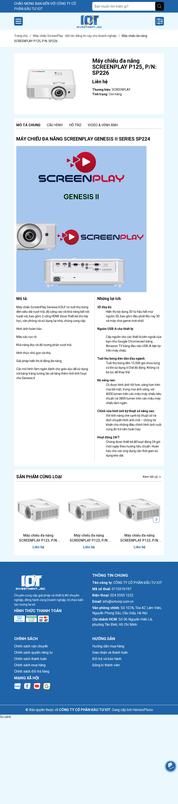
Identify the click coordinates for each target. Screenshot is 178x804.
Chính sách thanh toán (30, 659)
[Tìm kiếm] (159, 6)
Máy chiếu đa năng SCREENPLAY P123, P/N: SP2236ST (89, 538)
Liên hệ (38, 547)
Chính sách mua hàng (30, 665)
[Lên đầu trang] (169, 778)
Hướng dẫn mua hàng (108, 646)
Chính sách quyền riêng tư (33, 652)
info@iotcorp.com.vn (118, 601)
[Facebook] (27, 686)
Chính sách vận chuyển (31, 646)
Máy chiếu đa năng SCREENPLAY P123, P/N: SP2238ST (38, 538)
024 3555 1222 (122, 595)
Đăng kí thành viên (106, 665)
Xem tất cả (150, 476)
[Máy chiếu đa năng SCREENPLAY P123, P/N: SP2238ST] (38, 510)
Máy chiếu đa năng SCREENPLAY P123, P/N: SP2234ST (139, 538)
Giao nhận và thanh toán (110, 652)
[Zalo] (17, 686)
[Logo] (89, 21)
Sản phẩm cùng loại (39, 476)
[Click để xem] (51, 84)
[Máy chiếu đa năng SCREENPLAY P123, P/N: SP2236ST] (89, 510)
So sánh (5, 717)
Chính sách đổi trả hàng (31, 671)
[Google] (46, 686)
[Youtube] (37, 686)
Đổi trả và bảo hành (106, 659)
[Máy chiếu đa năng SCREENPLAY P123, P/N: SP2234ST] (139, 510)
